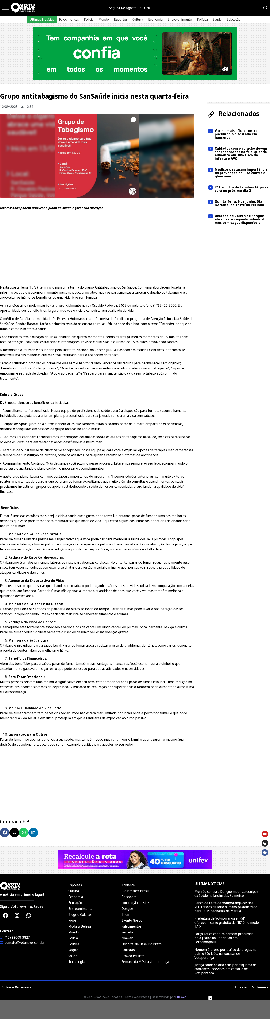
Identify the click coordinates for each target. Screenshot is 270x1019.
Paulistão (128, 950)
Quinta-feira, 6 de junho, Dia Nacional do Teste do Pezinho (239, 203)
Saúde (217, 19)
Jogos (72, 920)
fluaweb (127, 938)
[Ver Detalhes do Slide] (135, 53)
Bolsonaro (129, 896)
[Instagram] (17, 915)
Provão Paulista (133, 955)
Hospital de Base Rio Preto (142, 944)
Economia (155, 19)
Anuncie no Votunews (251, 987)
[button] (4, 832)
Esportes (120, 19)
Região (73, 950)
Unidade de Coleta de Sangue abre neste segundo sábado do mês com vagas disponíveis (240, 219)
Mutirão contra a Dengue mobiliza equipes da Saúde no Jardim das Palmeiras (226, 893)
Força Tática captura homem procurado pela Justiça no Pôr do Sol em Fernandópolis (224, 938)
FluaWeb (180, 997)
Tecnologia (76, 961)
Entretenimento (180, 19)
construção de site (135, 902)
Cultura (137, 19)
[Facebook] (5, 915)
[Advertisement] (97, 251)
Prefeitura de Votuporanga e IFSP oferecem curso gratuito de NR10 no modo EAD (226, 922)
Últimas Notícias (42, 19)
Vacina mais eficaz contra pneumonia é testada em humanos (236, 134)
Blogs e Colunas (80, 914)
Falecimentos (69, 19)
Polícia (88, 19)
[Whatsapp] (28, 915)
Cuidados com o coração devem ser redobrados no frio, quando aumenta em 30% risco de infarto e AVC (241, 153)
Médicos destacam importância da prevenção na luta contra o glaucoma (241, 173)
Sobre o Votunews (16, 987)
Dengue (127, 908)
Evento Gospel (132, 920)
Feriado (127, 932)
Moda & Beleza (79, 926)
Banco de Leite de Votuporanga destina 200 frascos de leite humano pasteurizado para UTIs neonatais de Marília (225, 907)
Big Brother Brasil (135, 891)
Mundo (104, 19)
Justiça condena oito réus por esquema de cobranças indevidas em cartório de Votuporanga (225, 969)
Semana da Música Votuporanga (145, 961)
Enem (126, 914)
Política (202, 19)
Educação (233, 19)
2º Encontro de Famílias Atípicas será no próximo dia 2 (241, 189)
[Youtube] (265, 834)
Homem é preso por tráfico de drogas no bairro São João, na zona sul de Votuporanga (225, 953)
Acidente (128, 885)
